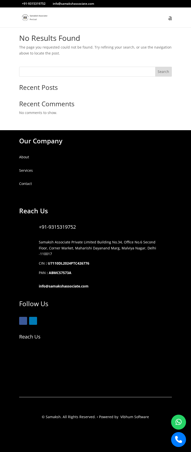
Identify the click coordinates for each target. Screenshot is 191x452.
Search (163, 71)
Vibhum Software (134, 416)
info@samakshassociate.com (64, 286)
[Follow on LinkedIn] (33, 321)
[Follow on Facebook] (23, 321)
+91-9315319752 (57, 227)
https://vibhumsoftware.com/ (43, 197)
